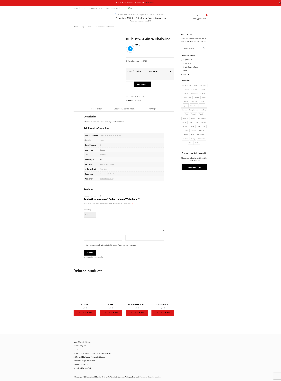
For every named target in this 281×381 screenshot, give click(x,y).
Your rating (87, 210)
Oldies (192, 126)
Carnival (194, 89)
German (185, 118)
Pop (204, 126)
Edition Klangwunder (106, 179)
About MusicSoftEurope (82, 342)
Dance (203, 98)
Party (198, 126)
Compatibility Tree (194, 167)
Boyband (186, 89)
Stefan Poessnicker (114, 174)
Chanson (202, 89)
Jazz (190, 122)
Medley (203, 122)
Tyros (116, 135)
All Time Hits (186, 85)
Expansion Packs (95, 8)
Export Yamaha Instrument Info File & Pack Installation (93, 353)
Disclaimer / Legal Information (84, 361)
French (201, 114)
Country (196, 98)
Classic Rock (187, 98)
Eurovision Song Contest (190, 110)
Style (185, 71)
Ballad (195, 85)
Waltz (197, 143)
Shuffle (201, 130)
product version (134, 71)
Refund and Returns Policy (83, 368)
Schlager (193, 130)
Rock (186, 130)
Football (193, 114)
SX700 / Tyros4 (109, 135)
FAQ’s (76, 349)
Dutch (202, 102)
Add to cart (142, 84)
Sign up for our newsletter (95, 257)
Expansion (187, 63)
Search (203, 48)
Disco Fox (194, 102)
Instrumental (202, 118)
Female (102, 150)
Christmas (194, 93)
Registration (187, 59)
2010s (102, 140)
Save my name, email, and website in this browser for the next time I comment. (111, 245)
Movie (185, 126)
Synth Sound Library (190, 67)
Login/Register (197, 18)
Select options (85, 313)
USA (190, 143)
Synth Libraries (112, 8)
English (184, 106)
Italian (184, 122)
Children (185, 93)
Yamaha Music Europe (107, 164)
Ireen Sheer (103, 169)
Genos (102, 135)
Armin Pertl (103, 174)
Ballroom (203, 85)
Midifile (138, 100)
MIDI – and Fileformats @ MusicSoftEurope (89, 357)
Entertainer (193, 106)
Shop (84, 8)
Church (203, 93)
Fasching (203, 110)
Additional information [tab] (124, 109)
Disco (186, 102)
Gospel (193, 118)
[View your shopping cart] (205, 16)
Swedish (185, 139)
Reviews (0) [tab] (151, 109)
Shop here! (149, 3)
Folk (186, 114)
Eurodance (203, 106)
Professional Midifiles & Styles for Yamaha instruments (140, 18)
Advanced (103, 154)
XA (120, 135)
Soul (192, 134)
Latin (196, 122)
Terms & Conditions (81, 364)
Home (76, 8)
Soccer (186, 134)
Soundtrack (200, 134)
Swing (193, 139)
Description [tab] (96, 109)
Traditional (201, 139)
